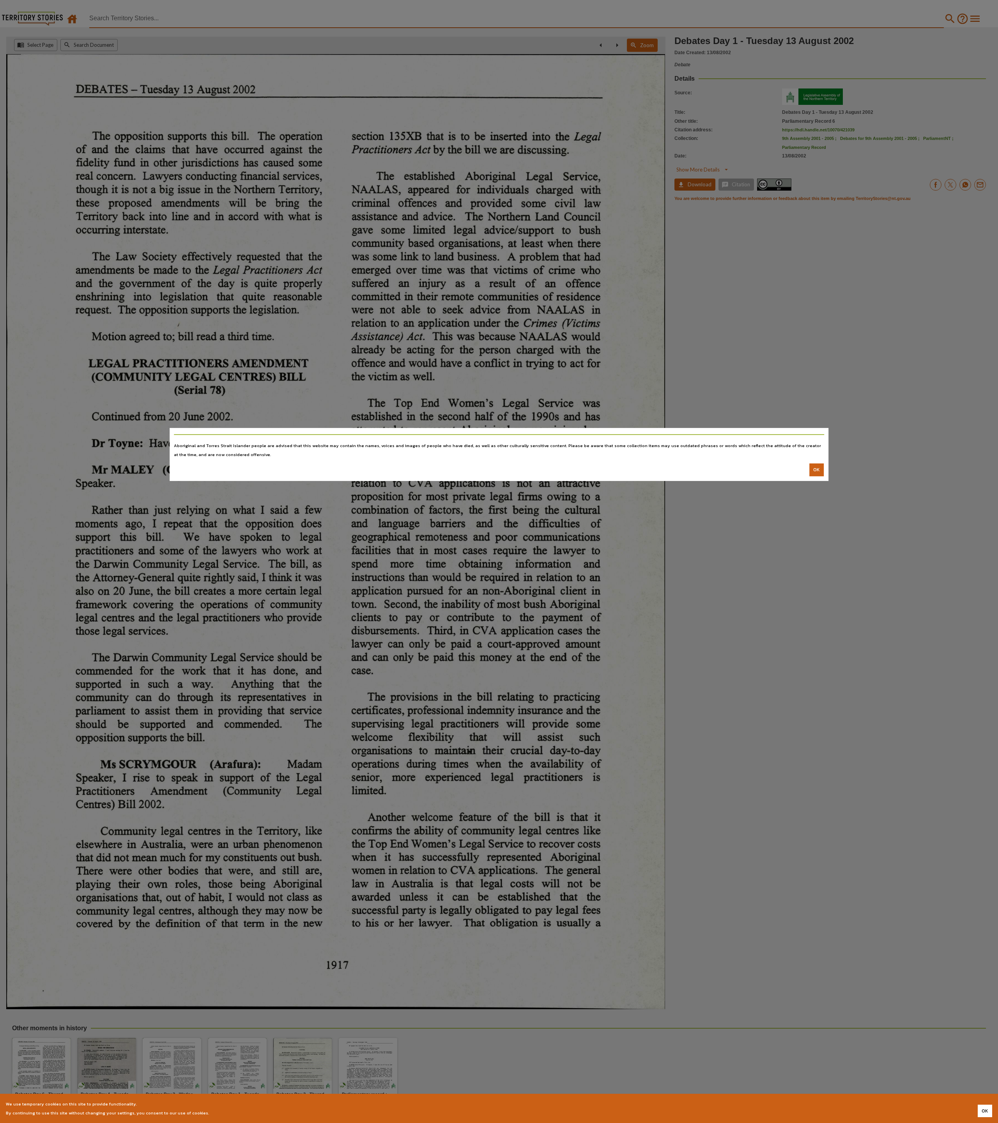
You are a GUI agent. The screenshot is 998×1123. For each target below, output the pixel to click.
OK (816, 469)
